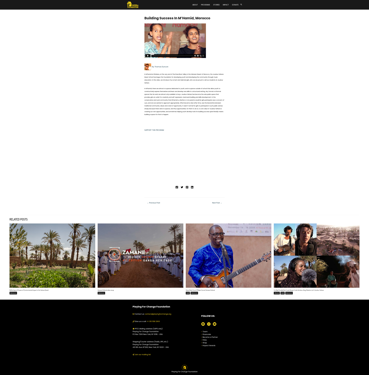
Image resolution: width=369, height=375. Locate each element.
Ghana (277, 293)
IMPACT (226, 5)
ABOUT (195, 5)
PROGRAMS (205, 5)
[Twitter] (182, 187)
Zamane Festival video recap (106, 290)
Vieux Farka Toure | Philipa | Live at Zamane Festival (200, 290)
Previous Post (153, 203)
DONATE (235, 5)
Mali (188, 293)
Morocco (13, 293)
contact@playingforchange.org (158, 314)
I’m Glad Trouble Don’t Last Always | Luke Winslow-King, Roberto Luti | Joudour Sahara (299, 290)
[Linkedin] (192, 187)
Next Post (217, 203)
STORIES (216, 5)
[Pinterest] (187, 187)
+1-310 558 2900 (153, 321)
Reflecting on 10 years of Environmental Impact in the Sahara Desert (29, 290)
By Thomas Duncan (160, 66)
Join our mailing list (142, 354)
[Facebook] (177, 187)
